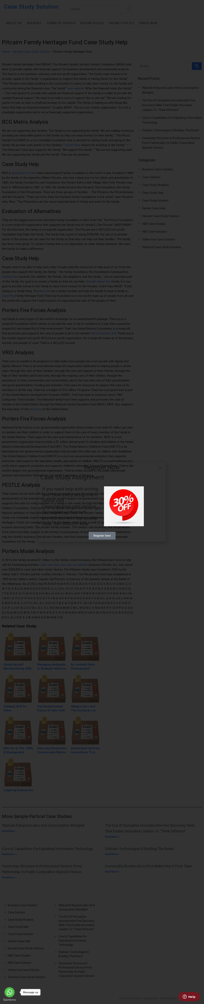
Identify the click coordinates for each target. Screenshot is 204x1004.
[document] (102, 502)
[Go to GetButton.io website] (9, 1000)
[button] (160, 467)
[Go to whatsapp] (10, 992)
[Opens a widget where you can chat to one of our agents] (189, 997)
